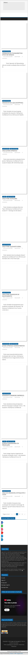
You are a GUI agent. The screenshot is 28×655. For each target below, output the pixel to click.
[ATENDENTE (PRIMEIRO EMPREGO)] (14, 366)
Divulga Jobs (4, 582)
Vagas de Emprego (6, 51)
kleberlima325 (17, 56)
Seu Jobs (3, 578)
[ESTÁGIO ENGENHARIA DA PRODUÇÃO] (14, 414)
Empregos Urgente (5, 585)
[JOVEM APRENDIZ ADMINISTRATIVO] (14, 316)
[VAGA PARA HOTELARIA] (14, 169)
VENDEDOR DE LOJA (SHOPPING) (12, 103)
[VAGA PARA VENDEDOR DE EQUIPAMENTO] (14, 265)
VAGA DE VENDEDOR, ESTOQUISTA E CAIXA (13, 493)
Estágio (4, 196)
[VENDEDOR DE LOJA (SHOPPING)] (14, 73)
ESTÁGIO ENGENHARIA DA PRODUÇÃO (10, 444)
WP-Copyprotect (18, 653)
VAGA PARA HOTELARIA (9, 199)
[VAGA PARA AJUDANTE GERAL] (14, 217)
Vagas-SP (3, 580)
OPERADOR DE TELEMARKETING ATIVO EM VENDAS (12, 54)
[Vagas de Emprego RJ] (2, 18)
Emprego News (4, 587)
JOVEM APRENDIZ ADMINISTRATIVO (13, 346)
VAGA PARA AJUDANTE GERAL (11, 246)
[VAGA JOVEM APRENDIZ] (14, 121)
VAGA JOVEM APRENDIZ (9, 151)
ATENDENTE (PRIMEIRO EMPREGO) (13, 395)
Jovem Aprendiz (6, 148)
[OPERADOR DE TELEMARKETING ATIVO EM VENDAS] (14, 24)
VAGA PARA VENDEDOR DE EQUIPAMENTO (10, 295)
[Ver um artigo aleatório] (25, 18)
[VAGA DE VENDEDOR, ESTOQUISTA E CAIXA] (14, 463)
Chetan (11, 653)
